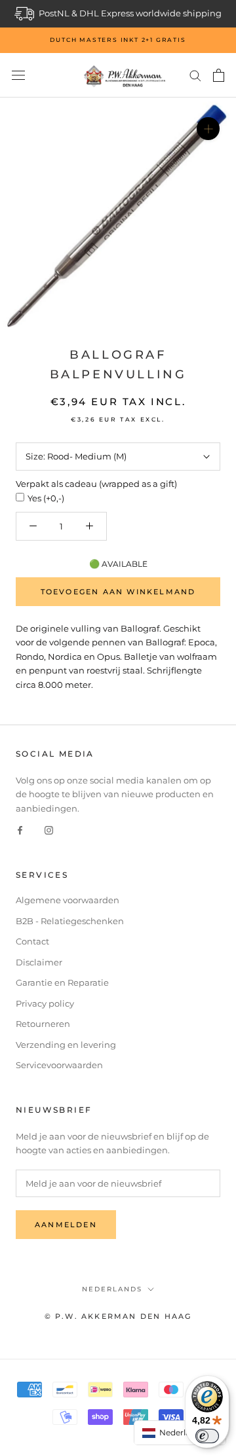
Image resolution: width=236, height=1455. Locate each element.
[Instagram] (49, 829)
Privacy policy (45, 1003)
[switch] (207, 1436)
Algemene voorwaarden (67, 900)
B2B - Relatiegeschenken (70, 921)
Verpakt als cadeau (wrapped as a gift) (96, 483)
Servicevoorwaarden (59, 1065)
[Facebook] (20, 829)
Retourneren (43, 1023)
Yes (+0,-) (46, 498)
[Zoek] (195, 75)
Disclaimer (39, 962)
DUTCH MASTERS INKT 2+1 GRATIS (118, 39)
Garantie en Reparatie (62, 982)
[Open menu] (18, 76)
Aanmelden (66, 1224)
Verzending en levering (66, 1044)
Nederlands (112, 1289)
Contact (32, 941)
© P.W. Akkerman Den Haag (118, 1316)
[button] (180, 1433)
